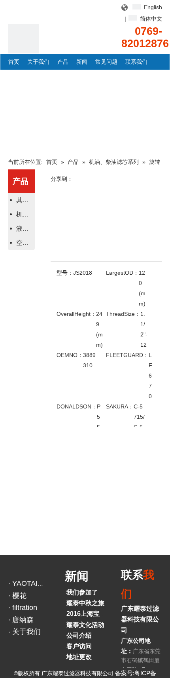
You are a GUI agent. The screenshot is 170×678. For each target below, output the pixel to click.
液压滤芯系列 (24, 228)
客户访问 (79, 646)
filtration (24, 608)
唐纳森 (23, 620)
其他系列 (24, 200)
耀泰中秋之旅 (85, 603)
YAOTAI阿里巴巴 (39, 583)
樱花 (19, 596)
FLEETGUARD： (127, 355)
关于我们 (26, 632)
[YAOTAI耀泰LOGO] (23, 39)
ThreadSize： (123, 314)
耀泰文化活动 (85, 624)
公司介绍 (79, 635)
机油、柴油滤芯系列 (24, 214)
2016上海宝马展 (89, 613)
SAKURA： (120, 406)
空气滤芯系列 (24, 242)
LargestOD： (122, 273)
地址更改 (79, 656)
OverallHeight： (76, 314)
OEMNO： (70, 355)
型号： (65, 273)
